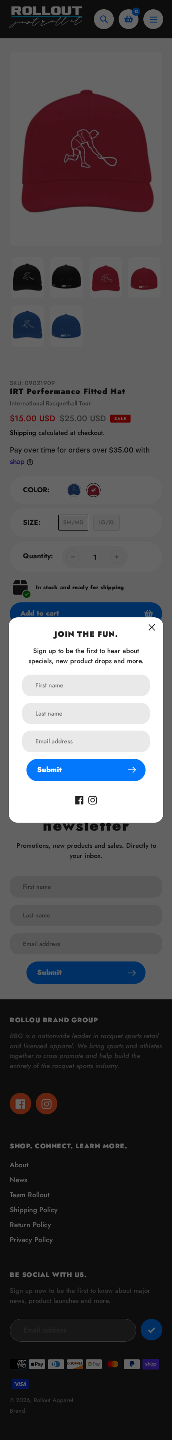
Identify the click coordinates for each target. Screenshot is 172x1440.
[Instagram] (92, 799)
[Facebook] (79, 799)
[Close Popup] (151, 627)
